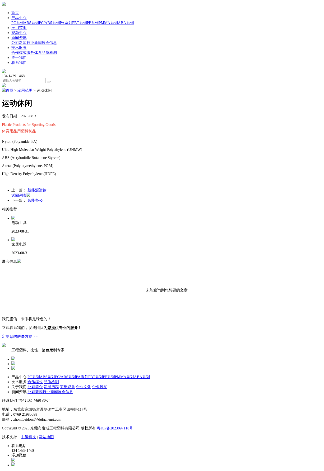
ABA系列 (126, 23)
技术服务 (19, 48)
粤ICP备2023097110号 (115, 428)
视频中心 (19, 33)
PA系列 (66, 23)
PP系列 (93, 23)
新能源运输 (37, 190)
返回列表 (19, 195)
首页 (15, 13)
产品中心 (19, 18)
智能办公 (35, 200)
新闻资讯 (19, 38)
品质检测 (49, 53)
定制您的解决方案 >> (19, 336)
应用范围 (19, 28)
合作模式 (19, 53)
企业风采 (99, 387)
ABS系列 (31, 23)
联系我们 (19, 63)
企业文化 (83, 387)
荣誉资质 (67, 387)
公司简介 (35, 387)
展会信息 (49, 43)
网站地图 (46, 437)
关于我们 (19, 58)
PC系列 (17, 23)
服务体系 (34, 53)
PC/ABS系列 (49, 23)
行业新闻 (34, 43)
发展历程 (51, 387)
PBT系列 (79, 23)
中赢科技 (28, 437)
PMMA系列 (108, 23)
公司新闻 (19, 43)
